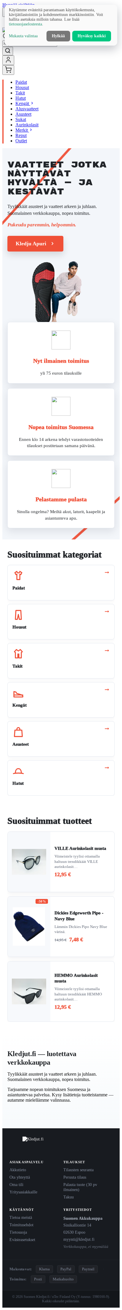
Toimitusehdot (21, 1224)
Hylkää (58, 36)
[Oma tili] (8, 60)
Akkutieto (17, 1169)
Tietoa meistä (20, 1217)
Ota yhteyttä (19, 1177)
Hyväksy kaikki (92, 36)
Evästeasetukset (22, 1239)
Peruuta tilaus (74, 1177)
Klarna (44, 1269)
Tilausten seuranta (78, 1169)
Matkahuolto (63, 1279)
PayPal (65, 1269)
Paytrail (88, 1269)
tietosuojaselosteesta (25, 24)
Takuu (68, 1197)
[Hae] (7, 51)
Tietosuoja (18, 1232)
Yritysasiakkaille (23, 1192)
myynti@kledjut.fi (78, 1239)
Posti (38, 1279)
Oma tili (16, 1184)
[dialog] (61, 25)
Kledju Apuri (31, 243)
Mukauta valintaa (23, 36)
